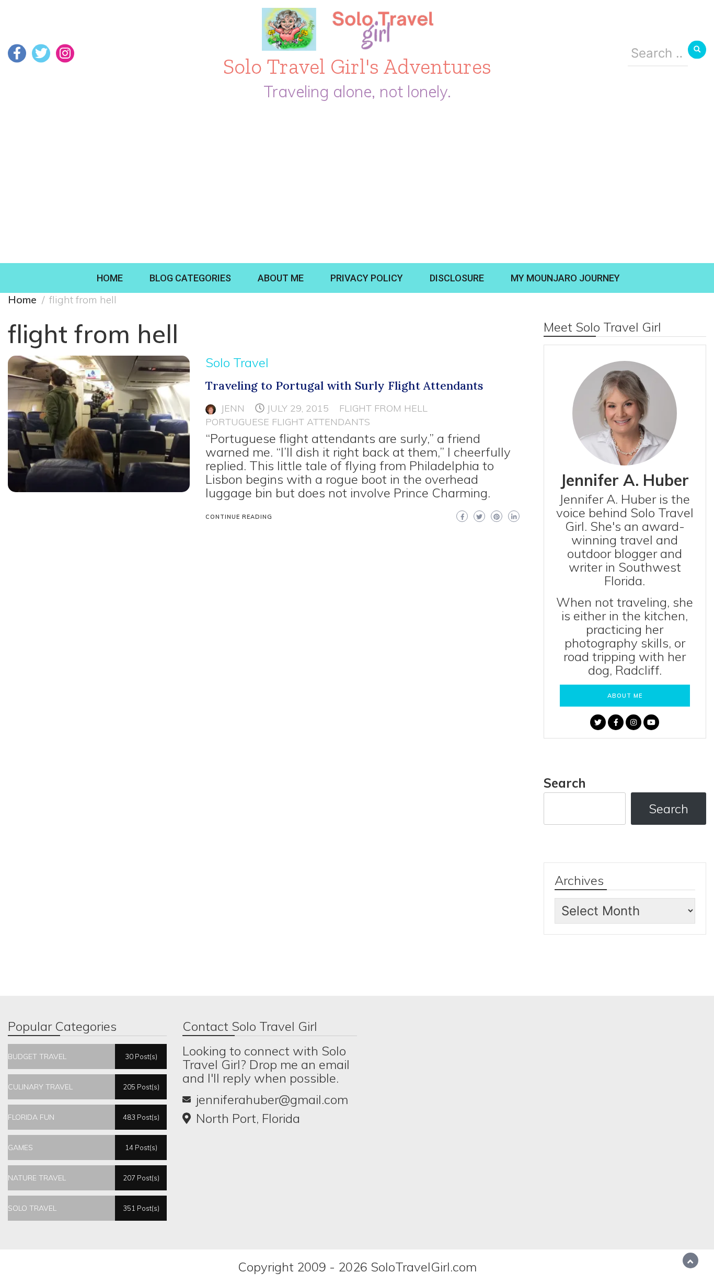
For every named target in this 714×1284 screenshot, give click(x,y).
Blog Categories (190, 277)
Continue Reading (238, 516)
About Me (281, 277)
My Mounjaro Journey (565, 277)
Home (110, 277)
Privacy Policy (366, 277)
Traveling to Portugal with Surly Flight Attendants (344, 385)
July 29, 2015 (298, 408)
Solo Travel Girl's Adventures (357, 66)
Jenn (233, 408)
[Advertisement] (357, 184)
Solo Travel (237, 362)
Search (565, 783)
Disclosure (457, 277)
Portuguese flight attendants (287, 422)
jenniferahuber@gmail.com (272, 1099)
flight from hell (383, 408)
